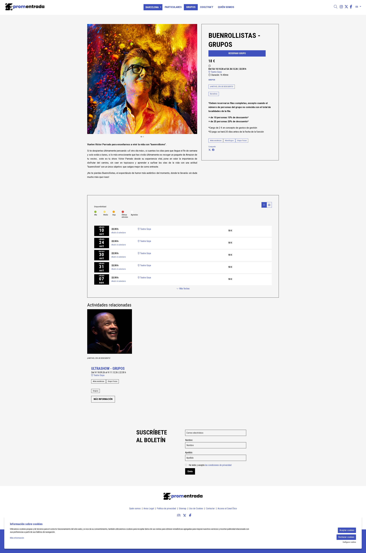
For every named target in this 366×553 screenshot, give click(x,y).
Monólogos (229, 140)
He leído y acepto (210, 465)
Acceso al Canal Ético (227, 508)
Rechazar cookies (346, 537)
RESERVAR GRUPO (237, 53)
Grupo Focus (242, 140)
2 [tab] (143, 136)
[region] (142, 81)
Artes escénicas (215, 140)
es (357, 6)
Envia (190, 471)
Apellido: (189, 452)
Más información (17, 538)
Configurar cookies (349, 542)
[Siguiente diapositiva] (193, 81)
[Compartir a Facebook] (213, 150)
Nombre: (189, 440)
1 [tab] (141, 136)
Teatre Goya (216, 72)
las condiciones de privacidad (218, 465)
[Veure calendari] (269, 205)
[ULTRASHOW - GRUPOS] (109, 331)
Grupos (211, 80)
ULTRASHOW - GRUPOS (108, 368)
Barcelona (213, 94)
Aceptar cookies (347, 530)
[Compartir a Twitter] (209, 150)
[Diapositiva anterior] (91, 81)
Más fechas (184, 288)
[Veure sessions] (264, 205)
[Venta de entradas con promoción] (62, 7)
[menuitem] (341, 7)
